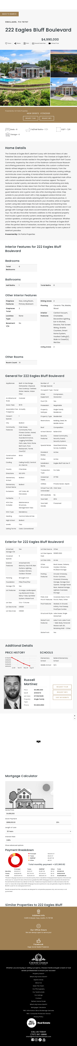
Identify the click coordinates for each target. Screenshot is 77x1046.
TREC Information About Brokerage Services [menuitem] (38, 1010)
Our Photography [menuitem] (38, 989)
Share (19, 43)
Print (27, 43)
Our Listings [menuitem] (38, 995)
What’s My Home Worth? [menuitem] (38, 977)
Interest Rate (10, 837)
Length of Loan (10, 827)
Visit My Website (62, 697)
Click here (57, 488)
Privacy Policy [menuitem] (38, 1017)
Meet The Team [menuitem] (38, 986)
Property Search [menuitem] (38, 974)
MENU (66, 4)
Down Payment (11, 819)
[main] (38, 465)
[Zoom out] (74, 718)
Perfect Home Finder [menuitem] (38, 1001)
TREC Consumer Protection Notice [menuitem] (38, 1014)
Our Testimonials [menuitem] (38, 992)
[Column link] (38, 914)
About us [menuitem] (38, 983)
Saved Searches (40, 43)
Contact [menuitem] (38, 998)
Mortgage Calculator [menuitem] (38, 1007)
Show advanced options (14, 845)
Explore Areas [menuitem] (38, 980)
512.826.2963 (39, 705)
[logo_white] (13, 4)
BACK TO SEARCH (9, 14)
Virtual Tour (55, 43)
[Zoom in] (74, 715)
